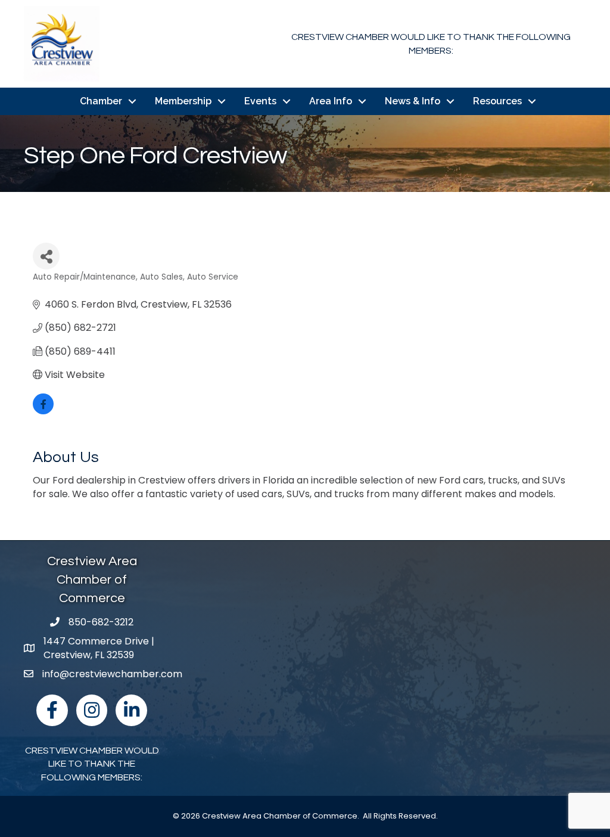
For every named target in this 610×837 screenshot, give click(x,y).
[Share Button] (46, 256)
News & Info (412, 101)
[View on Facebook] (43, 411)
